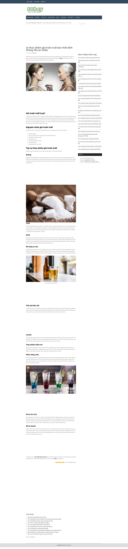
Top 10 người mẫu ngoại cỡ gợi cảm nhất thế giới (89, 146)
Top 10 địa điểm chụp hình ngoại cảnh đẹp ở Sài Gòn (40, 521)
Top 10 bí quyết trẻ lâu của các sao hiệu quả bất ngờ (40, 526)
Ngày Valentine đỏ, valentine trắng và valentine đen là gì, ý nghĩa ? (43, 532)
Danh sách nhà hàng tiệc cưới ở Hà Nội (37, 517)
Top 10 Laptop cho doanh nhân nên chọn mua (89, 131)
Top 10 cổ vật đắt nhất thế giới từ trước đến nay (39, 524)
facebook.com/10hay (90, 160)
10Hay (64, 10)
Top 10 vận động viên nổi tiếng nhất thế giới (88, 139)
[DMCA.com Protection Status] (3, 548)
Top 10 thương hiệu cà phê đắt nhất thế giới (38, 528)
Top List (33, 537)
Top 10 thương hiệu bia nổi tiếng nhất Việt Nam (89, 95)
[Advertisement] (51, 36)
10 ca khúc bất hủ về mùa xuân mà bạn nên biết (89, 83)
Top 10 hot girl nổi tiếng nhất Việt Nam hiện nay (89, 115)
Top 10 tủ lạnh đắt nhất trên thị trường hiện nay (89, 121)
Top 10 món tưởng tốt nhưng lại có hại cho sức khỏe (40, 534)
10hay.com (68, 545)
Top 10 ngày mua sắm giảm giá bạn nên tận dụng (90, 103)
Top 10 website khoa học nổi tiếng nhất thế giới (89, 149)
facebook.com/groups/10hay (92, 161)
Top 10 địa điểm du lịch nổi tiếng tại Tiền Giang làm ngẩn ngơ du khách (44, 519)
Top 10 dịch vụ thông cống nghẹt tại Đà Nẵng (38, 522)
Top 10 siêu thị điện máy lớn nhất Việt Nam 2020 (89, 124)
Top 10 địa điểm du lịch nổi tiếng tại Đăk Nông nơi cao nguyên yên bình (44, 530)
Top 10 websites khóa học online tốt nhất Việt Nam (90, 118)
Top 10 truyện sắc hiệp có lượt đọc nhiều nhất (89, 57)
